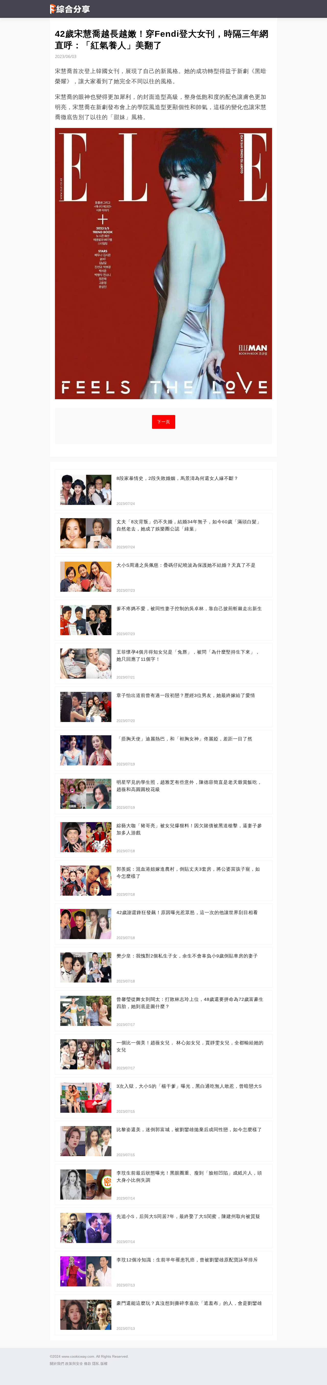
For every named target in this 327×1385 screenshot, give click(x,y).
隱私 (95, 1364)
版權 (104, 1364)
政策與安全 (74, 1364)
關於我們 (57, 1364)
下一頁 (163, 422)
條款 (87, 1364)
